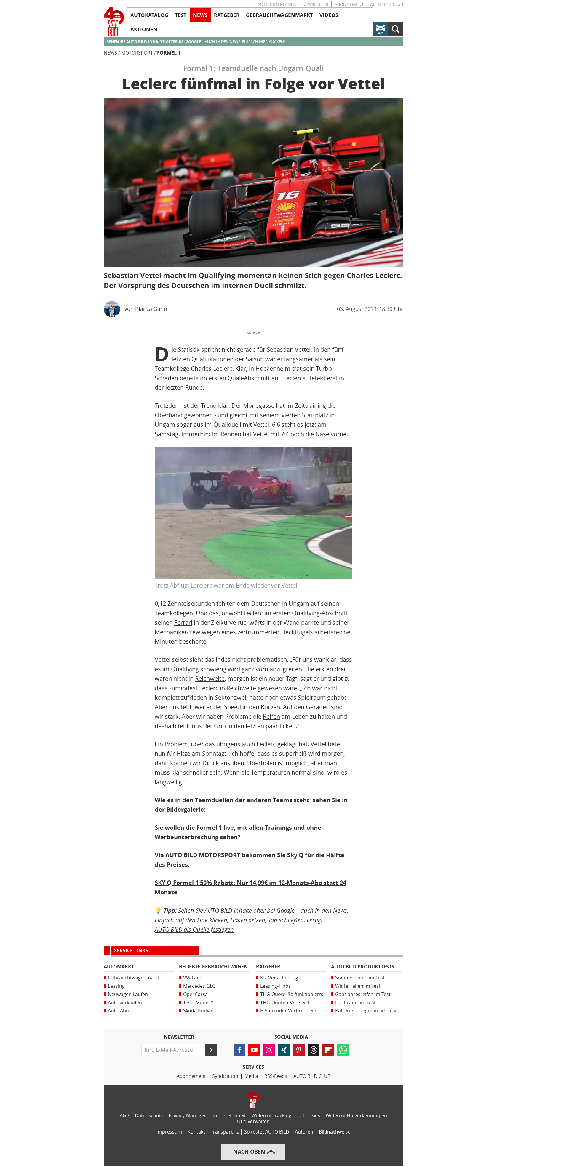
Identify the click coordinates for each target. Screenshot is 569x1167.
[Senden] (211, 1050)
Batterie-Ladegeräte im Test (366, 1010)
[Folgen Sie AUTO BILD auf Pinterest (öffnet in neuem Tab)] (299, 1050)
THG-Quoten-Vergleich (285, 1002)
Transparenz (225, 1132)
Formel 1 (168, 53)
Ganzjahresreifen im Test (363, 994)
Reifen (271, 716)
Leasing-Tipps (275, 986)
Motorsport (137, 53)
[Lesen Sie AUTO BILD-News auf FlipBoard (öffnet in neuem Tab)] (328, 1050)
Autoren (304, 1132)
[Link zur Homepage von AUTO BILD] (114, 21)
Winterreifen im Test (358, 986)
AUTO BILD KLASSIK (277, 4)
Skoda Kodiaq (198, 1010)
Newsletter (315, 4)
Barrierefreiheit (229, 1115)
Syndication (225, 1076)
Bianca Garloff (153, 309)
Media (251, 1076)
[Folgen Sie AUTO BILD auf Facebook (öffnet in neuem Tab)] (239, 1050)
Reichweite (210, 678)
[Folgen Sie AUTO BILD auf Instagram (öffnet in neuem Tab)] (269, 1050)
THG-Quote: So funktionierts (291, 994)
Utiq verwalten (253, 1121)
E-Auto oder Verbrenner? (288, 1010)
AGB (124, 1115)
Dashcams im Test (355, 1002)
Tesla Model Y (198, 1002)
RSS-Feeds (275, 1076)
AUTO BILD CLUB (386, 4)
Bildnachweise (335, 1132)
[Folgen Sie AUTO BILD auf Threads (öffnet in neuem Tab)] (313, 1050)
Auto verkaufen (125, 1002)
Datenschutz (149, 1115)
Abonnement (349, 4)
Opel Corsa (195, 994)
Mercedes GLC (199, 986)
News (110, 53)
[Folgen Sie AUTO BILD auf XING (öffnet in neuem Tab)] (284, 1050)
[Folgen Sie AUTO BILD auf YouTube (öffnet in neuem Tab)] (254, 1050)
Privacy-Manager (187, 1115)
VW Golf (192, 978)
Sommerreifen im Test (360, 978)
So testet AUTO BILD (266, 1132)
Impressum (169, 1132)
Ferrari (183, 622)
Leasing (116, 986)
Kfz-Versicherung (279, 978)
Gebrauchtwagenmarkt (134, 978)
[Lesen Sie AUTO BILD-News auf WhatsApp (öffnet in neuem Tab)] (343, 1050)
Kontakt (196, 1132)
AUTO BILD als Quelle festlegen (194, 929)
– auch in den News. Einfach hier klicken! (196, 42)
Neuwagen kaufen (128, 994)
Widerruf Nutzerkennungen (356, 1115)
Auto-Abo (118, 1010)
